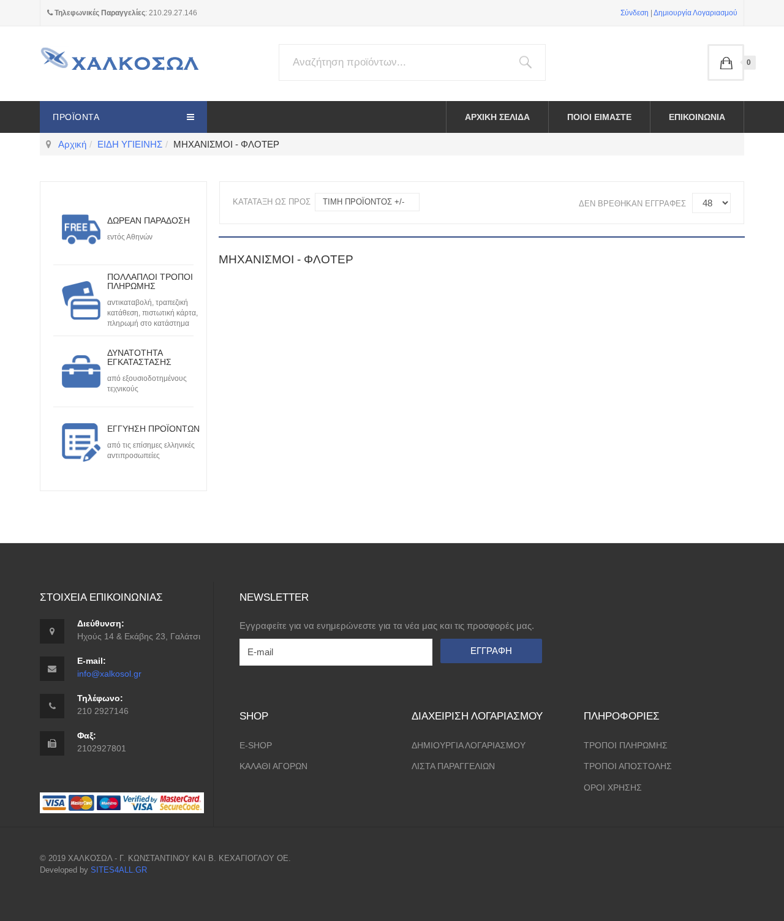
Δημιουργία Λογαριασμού (695, 13)
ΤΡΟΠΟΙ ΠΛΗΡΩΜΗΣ (626, 745)
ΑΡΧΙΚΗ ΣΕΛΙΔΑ (497, 117)
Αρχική (72, 144)
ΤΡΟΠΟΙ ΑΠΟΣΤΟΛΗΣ (628, 766)
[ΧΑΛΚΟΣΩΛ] (119, 63)
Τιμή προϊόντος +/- (363, 201)
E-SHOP (255, 745)
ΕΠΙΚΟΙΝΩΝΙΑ (697, 117)
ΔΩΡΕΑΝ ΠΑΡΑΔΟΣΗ (148, 220)
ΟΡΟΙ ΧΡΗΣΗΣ (613, 787)
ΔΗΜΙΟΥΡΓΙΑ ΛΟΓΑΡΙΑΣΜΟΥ (469, 745)
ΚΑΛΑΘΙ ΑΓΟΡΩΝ (273, 766)
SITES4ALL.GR (119, 869)
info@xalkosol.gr (109, 674)
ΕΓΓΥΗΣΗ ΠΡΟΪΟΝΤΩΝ (153, 429)
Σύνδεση (634, 13)
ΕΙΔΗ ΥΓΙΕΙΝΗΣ (129, 144)
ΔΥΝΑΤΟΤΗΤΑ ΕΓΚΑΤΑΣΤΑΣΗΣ (139, 357)
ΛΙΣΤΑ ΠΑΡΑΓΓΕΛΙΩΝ (453, 766)
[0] (725, 62)
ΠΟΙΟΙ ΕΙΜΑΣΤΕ (599, 117)
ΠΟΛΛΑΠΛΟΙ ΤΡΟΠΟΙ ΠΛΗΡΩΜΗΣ (150, 281)
